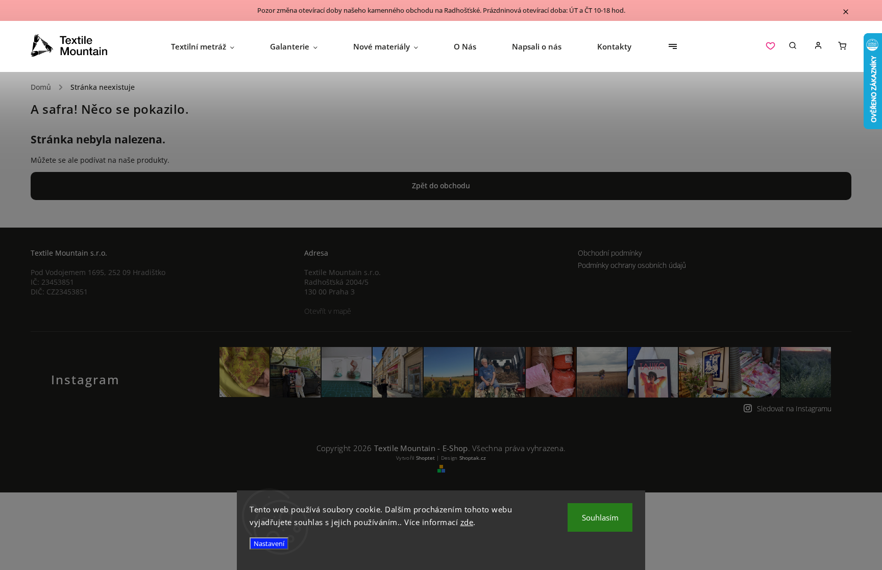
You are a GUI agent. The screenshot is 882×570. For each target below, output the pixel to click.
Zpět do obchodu (441, 185)
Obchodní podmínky (610, 253)
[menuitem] (211, 46)
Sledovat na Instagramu (794, 408)
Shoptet (425, 457)
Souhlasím (600, 517)
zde (467, 522)
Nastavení (269, 543)
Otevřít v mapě (327, 311)
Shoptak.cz (472, 457)
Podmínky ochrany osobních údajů (632, 265)
